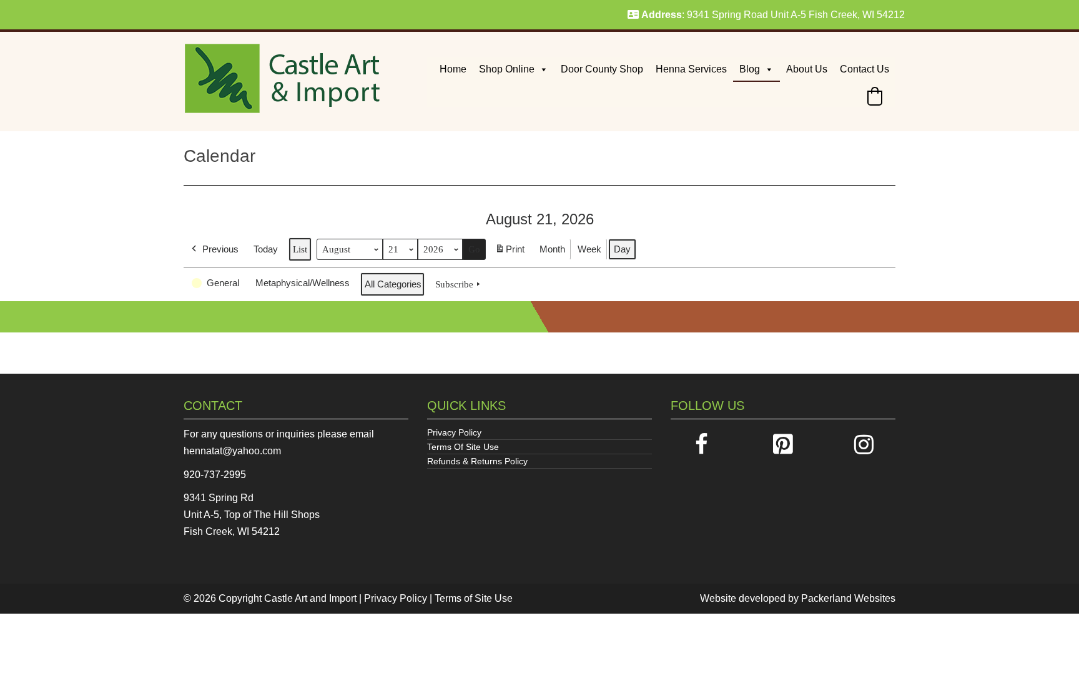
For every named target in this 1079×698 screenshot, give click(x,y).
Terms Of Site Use (463, 447)
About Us (806, 69)
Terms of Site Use (474, 598)
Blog (749, 69)
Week (589, 249)
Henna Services (691, 69)
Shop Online (507, 69)
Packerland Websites (848, 598)
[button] (874, 96)
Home (453, 69)
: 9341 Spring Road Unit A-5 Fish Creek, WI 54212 (773, 14)
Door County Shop (602, 69)
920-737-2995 (215, 474)
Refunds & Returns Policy (477, 461)
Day (622, 249)
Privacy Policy (454, 432)
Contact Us (864, 69)
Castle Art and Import (310, 598)
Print (510, 253)
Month (552, 249)
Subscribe (454, 284)
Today (266, 249)
